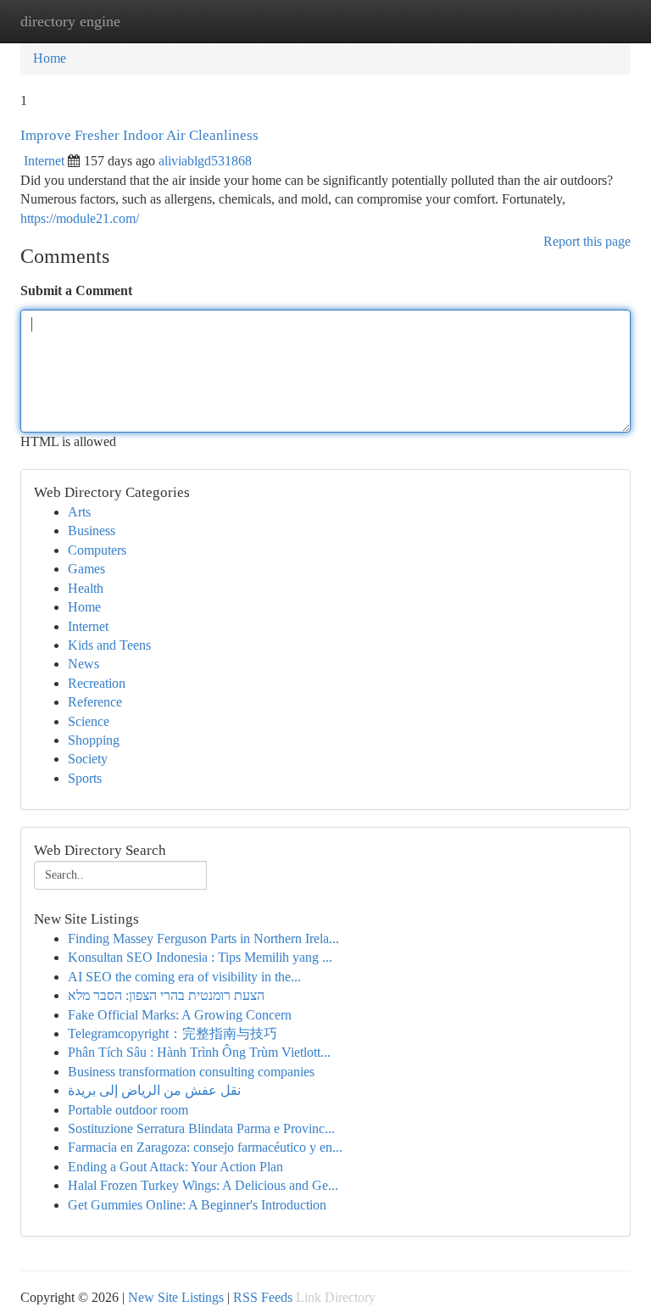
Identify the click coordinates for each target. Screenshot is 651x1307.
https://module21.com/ (79, 218)
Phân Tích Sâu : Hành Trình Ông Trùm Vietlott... (199, 1052)
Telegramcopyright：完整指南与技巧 (172, 1033)
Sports (85, 778)
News (83, 663)
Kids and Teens (109, 645)
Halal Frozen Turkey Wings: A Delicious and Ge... (203, 1185)
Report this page (587, 241)
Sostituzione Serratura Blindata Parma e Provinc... (201, 1128)
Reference (95, 702)
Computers (97, 550)
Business (91, 530)
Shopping (94, 740)
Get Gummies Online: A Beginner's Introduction (197, 1205)
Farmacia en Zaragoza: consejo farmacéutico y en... (205, 1147)
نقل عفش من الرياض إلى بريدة (154, 1090)
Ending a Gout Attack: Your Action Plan (175, 1166)
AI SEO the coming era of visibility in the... (184, 976)
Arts (79, 512)
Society (88, 758)
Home (49, 58)
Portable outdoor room (128, 1110)
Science (88, 721)
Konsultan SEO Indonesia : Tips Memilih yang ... (200, 957)
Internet (44, 161)
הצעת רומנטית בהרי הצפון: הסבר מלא (166, 995)
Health (85, 588)
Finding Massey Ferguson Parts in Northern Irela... (203, 938)
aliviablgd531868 (205, 161)
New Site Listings (176, 1297)
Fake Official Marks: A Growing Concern (180, 1015)
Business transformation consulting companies (191, 1071)
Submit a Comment (76, 290)
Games (86, 568)
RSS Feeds (262, 1297)
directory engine (70, 21)
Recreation (96, 683)
